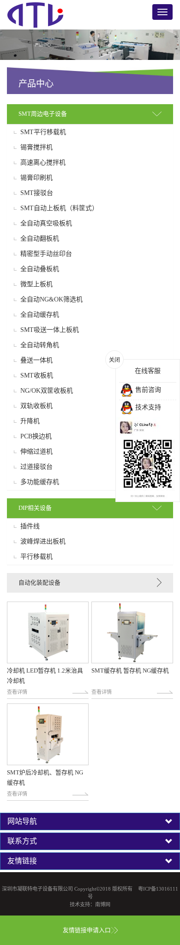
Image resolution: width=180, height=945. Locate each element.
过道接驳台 (36, 467)
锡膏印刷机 (36, 178)
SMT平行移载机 (43, 132)
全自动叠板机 (39, 269)
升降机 (30, 421)
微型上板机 (36, 284)
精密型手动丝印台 (46, 254)
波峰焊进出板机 (43, 541)
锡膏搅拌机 (36, 147)
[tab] (90, 114)
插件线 (30, 526)
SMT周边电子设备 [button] (42, 114)
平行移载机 (36, 557)
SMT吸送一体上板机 (49, 330)
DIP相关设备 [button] (35, 508)
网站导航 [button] (22, 821)
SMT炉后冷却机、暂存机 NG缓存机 (45, 777)
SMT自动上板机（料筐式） (59, 208)
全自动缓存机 (39, 315)
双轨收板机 (36, 406)
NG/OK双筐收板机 (46, 391)
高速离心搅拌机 (43, 162)
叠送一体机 (36, 360)
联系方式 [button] (22, 841)
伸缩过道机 (36, 452)
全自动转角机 (39, 345)
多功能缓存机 (39, 482)
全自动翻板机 (39, 239)
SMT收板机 (36, 375)
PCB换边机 (36, 436)
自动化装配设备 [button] (39, 582)
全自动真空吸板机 (46, 223)
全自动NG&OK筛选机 (51, 299)
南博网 (102, 904)
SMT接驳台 (36, 193)
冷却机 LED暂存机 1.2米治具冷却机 (45, 675)
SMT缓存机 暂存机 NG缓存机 (130, 670)
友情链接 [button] (22, 861)
